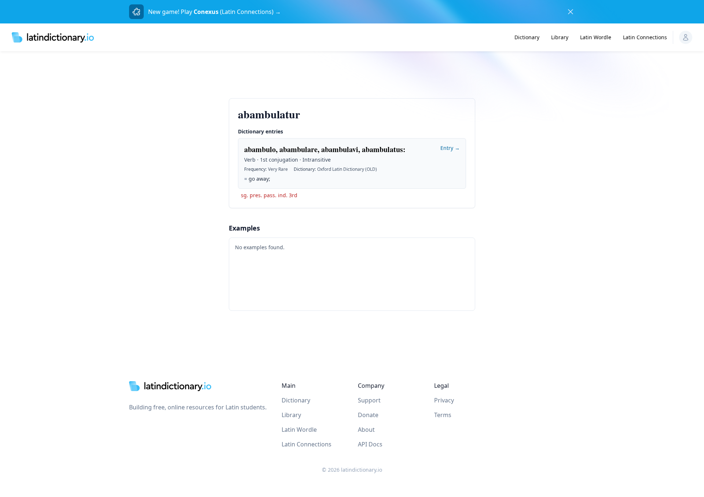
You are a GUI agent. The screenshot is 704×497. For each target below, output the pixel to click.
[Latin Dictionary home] (53, 37)
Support (369, 400)
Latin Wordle (595, 37)
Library (559, 37)
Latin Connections (645, 37)
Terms (442, 415)
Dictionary (526, 37)
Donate (368, 415)
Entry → (450, 147)
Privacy (444, 400)
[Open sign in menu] (685, 37)
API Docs (370, 444)
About (366, 430)
